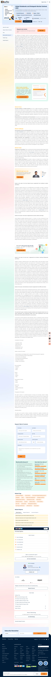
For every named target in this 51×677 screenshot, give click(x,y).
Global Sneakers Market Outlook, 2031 (22, 520)
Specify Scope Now (21, 250)
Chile (15, 648)
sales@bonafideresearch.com (43, 657)
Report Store (44, 2)
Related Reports (5, 40)
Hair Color (17, 503)
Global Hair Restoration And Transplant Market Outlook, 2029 (26, 517)
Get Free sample (28, 21)
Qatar (33, 653)
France (15, 650)
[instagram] (43, 639)
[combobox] (46, 528)
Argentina (16, 646)
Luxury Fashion (27, 495)
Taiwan (33, 657)
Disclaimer (4, 639)
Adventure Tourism (19, 501)
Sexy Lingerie (36, 505)
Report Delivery (18, 608)
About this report (6, 27)
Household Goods (37, 15)
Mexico (33, 651)
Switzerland (28, 657)
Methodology (4, 648)
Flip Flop (26, 501)
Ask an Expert (20, 177)
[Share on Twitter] (40, 21)
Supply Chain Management (30, 497)
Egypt (33, 648)
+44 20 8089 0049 (20, 542)
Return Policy (4, 657)
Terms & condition (5, 658)
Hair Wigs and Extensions (20, 505)
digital (22, 44)
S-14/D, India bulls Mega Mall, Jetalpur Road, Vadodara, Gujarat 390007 (43, 650)
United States (16, 662)
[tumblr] (48, 639)
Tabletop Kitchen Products (20, 499)
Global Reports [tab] (18, 512)
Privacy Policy (10, 639)
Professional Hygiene (19, 495)
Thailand (15, 658)
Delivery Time (17, 595)
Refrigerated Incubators (32, 503)
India (27, 650)
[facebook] (39, 639)
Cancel (37, 673)
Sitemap (16, 639)
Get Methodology (31, 616)
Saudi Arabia (22, 655)
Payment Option (18, 606)
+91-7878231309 (42, 653)
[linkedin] (44, 639)
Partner (3, 651)
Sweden (21, 657)
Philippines (22, 653)
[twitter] (41, 639)
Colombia (27, 648)
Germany (21, 650)
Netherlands (16, 653)
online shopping (26, 306)
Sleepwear (17, 497)
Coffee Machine (29, 505)
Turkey (21, 658)
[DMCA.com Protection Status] (33, 666)
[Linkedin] (42, 176)
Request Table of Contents (7, 29)
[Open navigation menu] (49, 2)
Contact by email (19, 547)
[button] (47, 2)
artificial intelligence (19, 46)
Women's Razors (32, 501)
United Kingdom (33, 659)
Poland (27, 653)
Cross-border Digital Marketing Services (39, 495)
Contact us (4, 662)
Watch (23, 497)
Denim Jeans (39, 499)
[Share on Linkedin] (41, 21)
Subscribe (39, 633)
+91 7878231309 (20, 539)
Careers (3, 650)
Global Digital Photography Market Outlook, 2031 (24, 525)
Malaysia (27, 651)
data (27, 70)
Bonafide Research (20, 13)
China (21, 648)
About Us (3, 646)
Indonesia (33, 650)
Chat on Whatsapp (20, 537)
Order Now (41, 30)
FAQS (3, 660)
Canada (33, 646)
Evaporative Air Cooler (30, 499)
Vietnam (21, 662)
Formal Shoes (23, 503)
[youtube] (46, 639)
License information (5, 653)
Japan (21, 651)
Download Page (20, 18)
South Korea (34, 655)
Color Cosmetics (40, 501)
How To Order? (4, 655)
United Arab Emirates (28, 659)
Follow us (36, 639)
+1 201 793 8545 (20, 544)
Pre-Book (19, 21)
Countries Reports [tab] (34, 512)
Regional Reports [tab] (26, 512)
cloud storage (31, 152)
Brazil (27, 646)
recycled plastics (42, 209)
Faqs (3, 32)
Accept (44, 673)
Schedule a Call (27, 18)
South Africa (28, 655)
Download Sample (23, 96)
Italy (15, 651)
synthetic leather (25, 200)
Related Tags (5, 37)
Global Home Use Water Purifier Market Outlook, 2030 (25, 522)
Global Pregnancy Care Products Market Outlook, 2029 (25, 515)
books (31, 39)
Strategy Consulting (40, 497)
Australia (21, 646)
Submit (20, 456)
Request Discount (31, 588)
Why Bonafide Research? (7, 35)
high (18, 71)
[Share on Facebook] (38, 21)
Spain (15, 657)
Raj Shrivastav (36, 18)
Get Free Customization (31, 558)
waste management (19, 131)
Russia (15, 655)
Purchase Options (19, 531)
